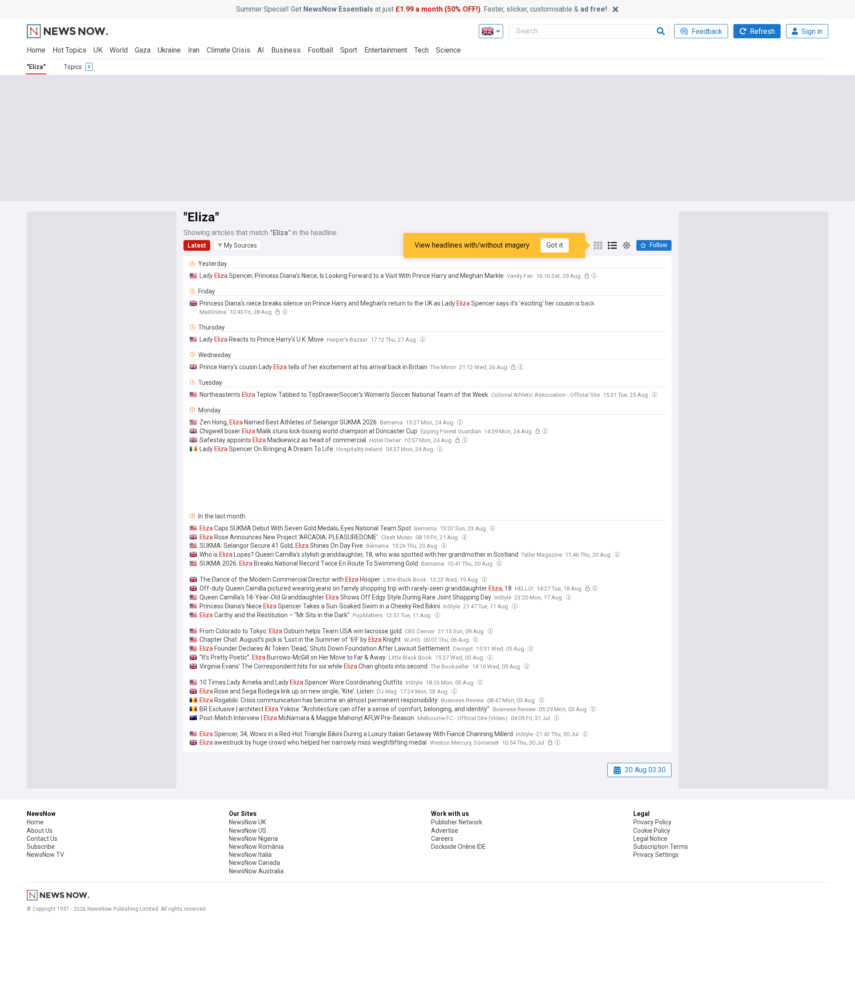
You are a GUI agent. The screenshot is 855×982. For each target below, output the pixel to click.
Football (320, 50)
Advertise (444, 830)
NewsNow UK (247, 822)
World (119, 50)
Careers (442, 838)
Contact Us (42, 838)
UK (98, 50)
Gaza (143, 50)
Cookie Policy (651, 830)
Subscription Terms (660, 846)
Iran (194, 50)
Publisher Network (456, 822)
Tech (421, 50)
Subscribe (41, 846)
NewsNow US (247, 830)
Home (36, 50)
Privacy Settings (656, 854)
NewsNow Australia (256, 871)
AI (260, 50)
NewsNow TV (45, 854)
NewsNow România (256, 846)
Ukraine (169, 50)
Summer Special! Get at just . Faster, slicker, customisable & (421, 9)
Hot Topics (69, 50)
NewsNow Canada (254, 862)
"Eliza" (36, 66)
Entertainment (385, 50)
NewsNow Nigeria (253, 838)
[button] (237, 245)
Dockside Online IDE (458, 846)
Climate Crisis (228, 50)
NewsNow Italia (250, 854)
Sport (348, 50)
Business (286, 50)
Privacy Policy (652, 822)
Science (448, 50)
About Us (40, 830)
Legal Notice (650, 838)
